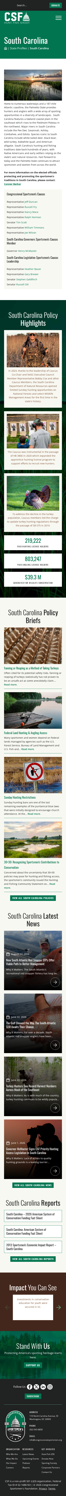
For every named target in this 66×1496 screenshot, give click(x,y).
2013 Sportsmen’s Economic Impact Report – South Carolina (31, 1247)
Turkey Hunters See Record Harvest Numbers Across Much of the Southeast (31, 1088)
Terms (51, 1488)
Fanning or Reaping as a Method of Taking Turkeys (31, 668)
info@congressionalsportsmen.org (45, 1440)
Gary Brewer (32, 274)
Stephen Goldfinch (26, 279)
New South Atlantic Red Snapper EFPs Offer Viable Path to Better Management (30, 962)
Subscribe (33, 1396)
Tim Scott (21, 222)
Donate (55, 5)
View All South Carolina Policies (33, 898)
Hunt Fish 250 (48, 1454)
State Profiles (18, 48)
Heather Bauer (33, 269)
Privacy (43, 1488)
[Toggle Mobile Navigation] (58, 18)
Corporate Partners (51, 1467)
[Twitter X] (36, 1387)
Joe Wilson (30, 232)
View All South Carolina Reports (33, 1259)
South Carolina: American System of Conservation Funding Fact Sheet (26, 1231)
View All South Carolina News (33, 1185)
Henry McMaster (27, 250)
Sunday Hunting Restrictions (20, 797)
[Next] (58, 1307)
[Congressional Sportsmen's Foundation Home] (17, 18)
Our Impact (11, 1463)
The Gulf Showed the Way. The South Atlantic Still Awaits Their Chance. (31, 1025)
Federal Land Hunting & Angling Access (25, 732)
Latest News (28, 1454)
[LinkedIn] (43, 1387)
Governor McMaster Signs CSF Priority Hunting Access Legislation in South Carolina (32, 1150)
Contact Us (47, 1472)
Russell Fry (31, 207)
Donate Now (47, 1458)
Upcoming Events (31, 1458)
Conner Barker (12, 184)
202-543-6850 (36, 1429)
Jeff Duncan (31, 201)
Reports (26, 1467)
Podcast (26, 1463)
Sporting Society (49, 1463)
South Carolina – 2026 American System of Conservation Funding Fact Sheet (30, 1216)
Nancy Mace (31, 212)
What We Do (12, 1458)
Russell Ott (22, 284)
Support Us (33, 1365)
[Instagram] (50, 1387)
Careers (10, 1467)
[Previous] (7, 1307)
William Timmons (34, 227)
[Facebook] (29, 1387)
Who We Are (12, 1454)
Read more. (10, 684)
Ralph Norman (33, 217)
